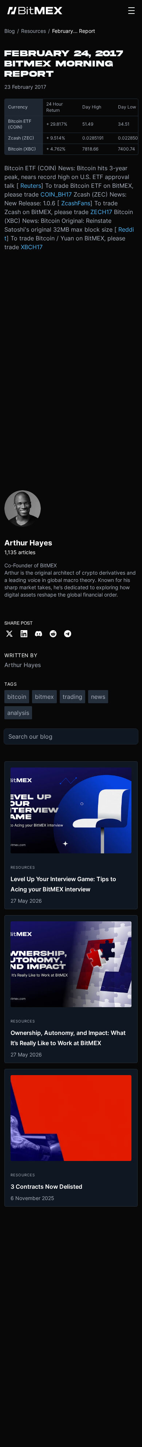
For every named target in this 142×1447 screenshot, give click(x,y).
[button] (131, 11)
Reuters (30, 185)
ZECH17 (101, 212)
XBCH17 (32, 247)
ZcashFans (75, 203)
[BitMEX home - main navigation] (34, 10)
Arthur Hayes (22, 665)
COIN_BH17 (56, 194)
